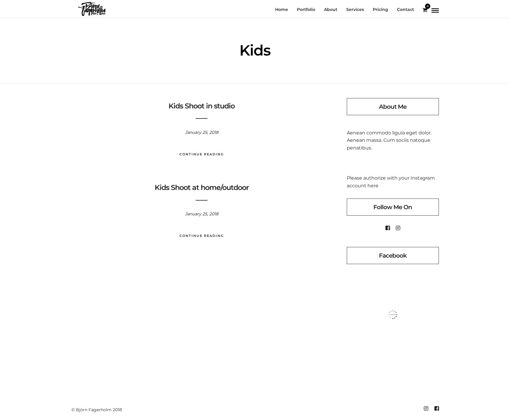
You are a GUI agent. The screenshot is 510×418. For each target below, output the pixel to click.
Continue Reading (201, 154)
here (372, 185)
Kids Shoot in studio (202, 106)
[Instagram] (398, 228)
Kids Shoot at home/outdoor (202, 187)
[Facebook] (387, 228)
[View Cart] (424, 10)
